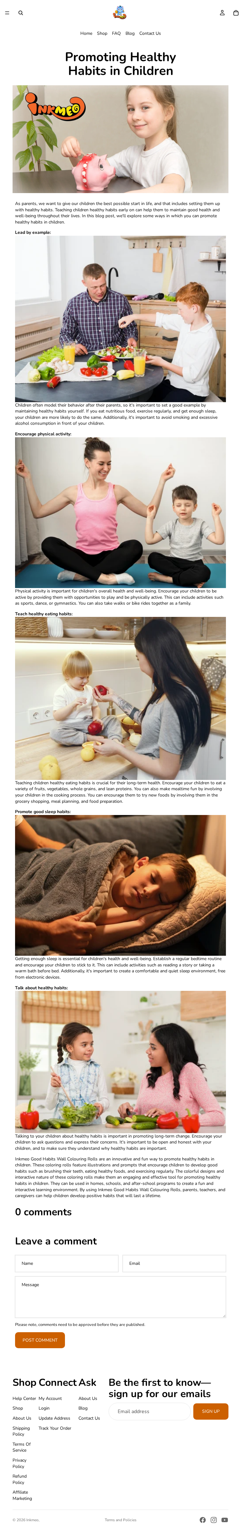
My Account (50, 1398)
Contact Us (150, 33)
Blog (130, 33)
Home (86, 33)
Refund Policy (20, 1479)
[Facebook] (202, 1520)
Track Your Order (55, 1428)
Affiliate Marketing (22, 1496)
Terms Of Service (22, 1447)
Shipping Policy (21, 1431)
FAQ (116, 33)
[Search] (21, 13)
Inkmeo (32, 1519)
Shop (102, 33)
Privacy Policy (19, 1463)
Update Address (54, 1418)
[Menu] (7, 13)
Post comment (40, 1340)
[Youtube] (224, 1520)
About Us (22, 1418)
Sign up (211, 1412)
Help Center (24, 1398)
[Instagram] (213, 1520)
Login (44, 1409)
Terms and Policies (121, 1519)
